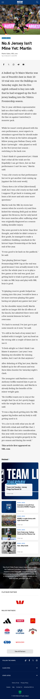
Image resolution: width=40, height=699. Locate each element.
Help (13, 687)
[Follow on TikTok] (25, 660)
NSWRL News (6, 38)
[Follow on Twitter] (33, 660)
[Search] (37, 2)
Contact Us (19, 687)
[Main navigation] (3, 2)
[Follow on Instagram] (37, 660)
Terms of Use (15, 683)
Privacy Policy (24, 683)
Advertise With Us (29, 687)
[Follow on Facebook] (29, 660)
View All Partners (20, 651)
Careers (8, 687)
